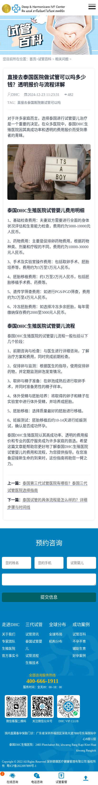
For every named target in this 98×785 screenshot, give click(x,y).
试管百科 (44, 59)
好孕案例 (79, 655)
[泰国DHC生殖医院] (33, 8)
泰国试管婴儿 (33, 645)
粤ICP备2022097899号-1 (21, 766)
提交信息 (49, 597)
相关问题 (62, 59)
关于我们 (8, 634)
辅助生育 (79, 648)
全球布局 (55, 634)
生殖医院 (8, 648)
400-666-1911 (42, 681)
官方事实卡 (10, 655)
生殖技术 (32, 663)
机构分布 (55, 641)
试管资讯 (32, 634)
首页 (32, 59)
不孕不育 (79, 641)
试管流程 (32, 655)
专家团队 (8, 641)
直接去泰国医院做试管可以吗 (39, 102)
